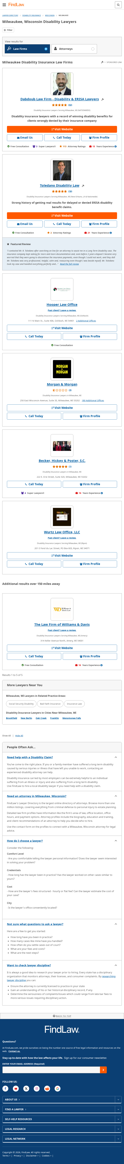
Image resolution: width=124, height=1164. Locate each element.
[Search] (118, 4)
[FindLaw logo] (17, 5)
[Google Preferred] (57, 1089)
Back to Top (63, 1016)
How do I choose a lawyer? (25, 841)
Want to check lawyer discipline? (29, 965)
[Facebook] (5, 1089)
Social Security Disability (21, 703)
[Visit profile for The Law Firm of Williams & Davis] (62, 609)
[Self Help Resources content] (118, 1119)
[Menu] (4, 5)
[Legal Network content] (118, 1138)
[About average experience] (115, 146)
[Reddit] (47, 1089)
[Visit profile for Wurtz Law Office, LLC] (62, 517)
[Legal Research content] (118, 1129)
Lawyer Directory (10, 15)
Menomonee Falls (71, 718)
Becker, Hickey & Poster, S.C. (62, 460)
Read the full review (69, 264)
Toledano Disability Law (59, 185)
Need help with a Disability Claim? (30, 757)
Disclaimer (31, 1155)
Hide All (19, 735)
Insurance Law (74, 703)
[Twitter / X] (26, 1089)
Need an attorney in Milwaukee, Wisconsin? (36, 796)
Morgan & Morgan (62, 384)
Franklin (54, 718)
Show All (6, 735)
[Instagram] (37, 1089)
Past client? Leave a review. (62, 310)
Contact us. (14, 1051)
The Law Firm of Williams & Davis (62, 624)
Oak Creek (41, 718)
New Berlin (26, 718)
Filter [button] (9, 30)
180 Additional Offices (93, 400)
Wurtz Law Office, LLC (62, 532)
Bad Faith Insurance (50, 703)
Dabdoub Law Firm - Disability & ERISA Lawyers (59, 99)
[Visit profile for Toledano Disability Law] (62, 170)
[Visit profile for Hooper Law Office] (62, 289)
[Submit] (103, 1069)
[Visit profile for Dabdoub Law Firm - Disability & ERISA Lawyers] (62, 84)
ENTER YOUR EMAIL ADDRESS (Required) (23, 1063)
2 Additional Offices (86, 320)
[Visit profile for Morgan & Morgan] (62, 369)
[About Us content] (118, 1099)
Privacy (17, 1155)
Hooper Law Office (62, 304)
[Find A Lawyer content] (118, 1109)
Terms (5, 1155)
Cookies (46, 1155)
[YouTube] (16, 1089)
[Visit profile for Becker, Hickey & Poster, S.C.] (62, 445)
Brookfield (11, 718)
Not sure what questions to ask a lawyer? (35, 924)
